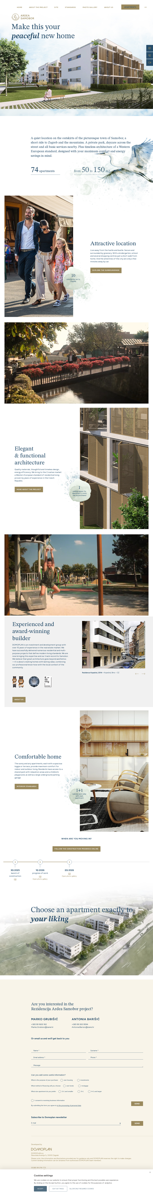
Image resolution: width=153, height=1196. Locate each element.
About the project (38, 7)
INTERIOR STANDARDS (27, 786)
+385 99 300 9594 (80, 1024)
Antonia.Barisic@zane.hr (83, 1027)
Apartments (130, 7)
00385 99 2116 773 (38, 1168)
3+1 (82, 1091)
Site (56, 7)
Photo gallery (90, 7)
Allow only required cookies (81, 1189)
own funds (70, 1086)
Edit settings (58, 1189)
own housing (68, 1080)
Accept (40, 1189)
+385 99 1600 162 (39, 1024)
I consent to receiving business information (49, 1100)
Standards (70, 7)
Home (19, 7)
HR (145, 7)
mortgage (84, 1086)
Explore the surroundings (106, 270)
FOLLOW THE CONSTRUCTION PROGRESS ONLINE (76, 849)
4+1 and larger (96, 1091)
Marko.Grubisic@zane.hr (42, 1027)
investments (84, 1080)
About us (108, 7)
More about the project (29, 489)
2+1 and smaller (67, 1091)
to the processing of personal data (69, 1105)
